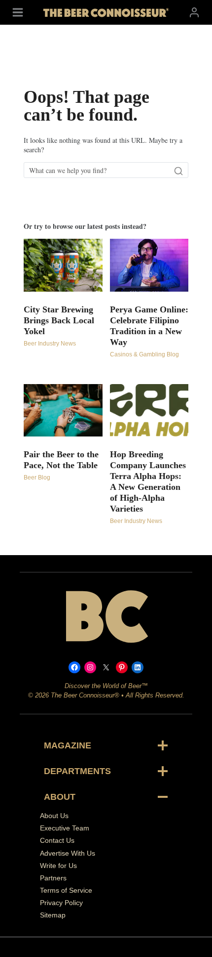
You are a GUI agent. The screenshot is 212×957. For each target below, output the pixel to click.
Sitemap (53, 915)
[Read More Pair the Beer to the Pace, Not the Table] (63, 410)
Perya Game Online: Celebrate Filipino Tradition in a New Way (149, 325)
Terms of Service (66, 890)
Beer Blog (37, 477)
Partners (53, 878)
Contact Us (57, 840)
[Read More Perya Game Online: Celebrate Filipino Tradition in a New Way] (149, 265)
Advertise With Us (67, 853)
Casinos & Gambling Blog (144, 354)
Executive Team (64, 828)
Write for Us (58, 866)
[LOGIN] (194, 12)
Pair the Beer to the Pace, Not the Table (61, 459)
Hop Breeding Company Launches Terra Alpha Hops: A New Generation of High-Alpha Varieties (148, 481)
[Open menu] (18, 12)
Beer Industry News (50, 343)
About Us (54, 816)
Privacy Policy (61, 903)
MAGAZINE (67, 745)
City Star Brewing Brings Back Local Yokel (59, 320)
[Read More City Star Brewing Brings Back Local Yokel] (63, 265)
